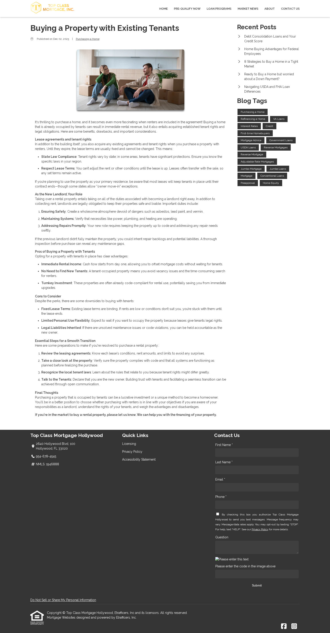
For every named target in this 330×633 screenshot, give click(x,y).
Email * (220, 479)
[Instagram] (294, 626)
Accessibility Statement (139, 459)
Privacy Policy (132, 451)
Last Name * (224, 462)
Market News (248, 8)
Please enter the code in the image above (245, 566)
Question (221, 537)
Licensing (129, 444)
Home (163, 8)
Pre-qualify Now (187, 8)
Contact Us (290, 8)
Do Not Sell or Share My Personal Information (63, 600)
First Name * (224, 445)
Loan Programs (219, 8)
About (269, 8)
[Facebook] (284, 626)
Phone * (221, 497)
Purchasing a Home (87, 38)
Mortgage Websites (61, 617)
